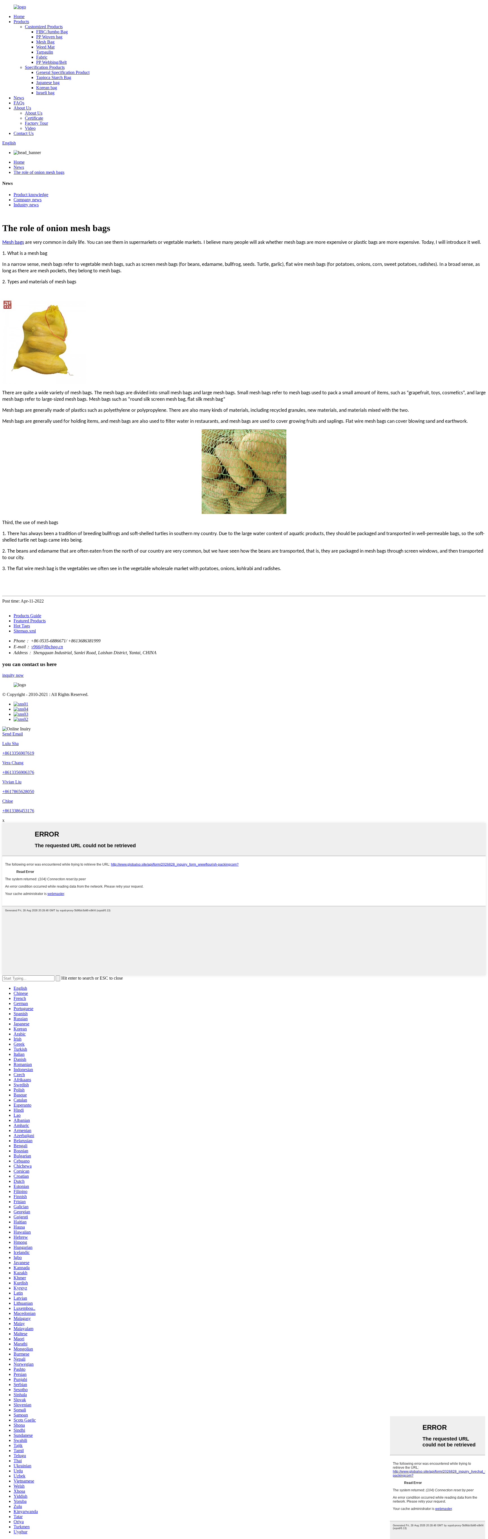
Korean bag (46, 87)
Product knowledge (31, 194)
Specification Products (45, 67)
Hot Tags (22, 625)
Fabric (41, 57)
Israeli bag (45, 92)
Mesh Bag (45, 42)
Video (30, 128)
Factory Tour (36, 123)
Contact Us (24, 133)
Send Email (12, 734)
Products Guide (27, 615)
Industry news (26, 204)
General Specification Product (63, 72)
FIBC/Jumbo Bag (52, 31)
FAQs (19, 102)
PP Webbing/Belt (51, 62)
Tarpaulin (44, 52)
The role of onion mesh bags (39, 172)
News (19, 97)
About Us (22, 108)
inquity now (13, 675)
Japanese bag (48, 82)
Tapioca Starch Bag (53, 77)
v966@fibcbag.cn (47, 646)
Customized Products (44, 26)
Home (19, 16)
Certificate (34, 118)
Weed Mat (45, 47)
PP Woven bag (49, 36)
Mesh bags (13, 242)
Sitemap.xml (25, 631)
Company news (28, 199)
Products (21, 21)
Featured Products (30, 620)
